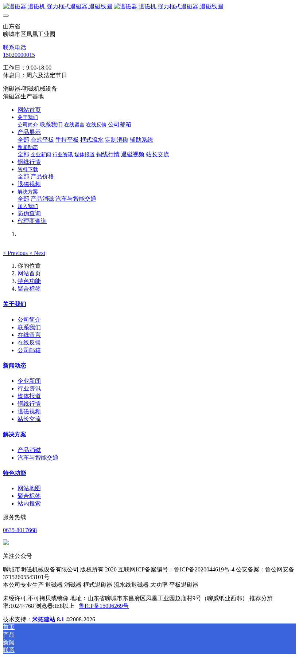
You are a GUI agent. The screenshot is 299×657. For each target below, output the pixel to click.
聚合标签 (29, 289)
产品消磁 (29, 450)
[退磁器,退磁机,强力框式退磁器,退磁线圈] (149, 7)
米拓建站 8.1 (48, 619)
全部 (23, 140)
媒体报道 (29, 396)
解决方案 (14, 434)
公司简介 (29, 319)
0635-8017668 (20, 530)
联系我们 (29, 327)
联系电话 (14, 47)
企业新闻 (29, 381)
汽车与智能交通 (38, 458)
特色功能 (29, 281)
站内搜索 (29, 503)
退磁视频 (29, 411)
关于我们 (14, 304)
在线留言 (29, 335)
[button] (16, 253)
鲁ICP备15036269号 (104, 606)
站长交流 (29, 419)
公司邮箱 (29, 350)
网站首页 (29, 110)
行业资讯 (29, 388)
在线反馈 (29, 342)
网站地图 (29, 488)
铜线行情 (29, 404)
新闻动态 (14, 365)
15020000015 (19, 55)
